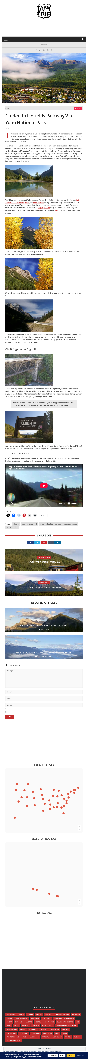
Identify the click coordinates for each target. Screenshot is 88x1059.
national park (12, 1029)
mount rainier (47, 1026)
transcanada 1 (12, 527)
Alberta (78, 108)
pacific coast (54, 1029)
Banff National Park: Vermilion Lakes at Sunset (44, 625)
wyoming (77, 1037)
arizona (39, 1014)
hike (77, 1022)
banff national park (29, 524)
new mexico (33, 1029)
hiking (9, 1026)
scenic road (35, 1033)
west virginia (57, 1037)
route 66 (65, 1029)
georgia (38, 1022)
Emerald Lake (38, 203)
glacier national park (65, 1022)
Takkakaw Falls (18, 203)
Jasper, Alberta (44, 208)
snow (57, 1033)
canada (58, 524)
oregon (43, 1029)
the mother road (13, 1037)
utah (24, 1037)
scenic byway (11, 1033)
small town (47, 1033)
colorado (35, 1018)
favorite (29, 1022)
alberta (16, 524)
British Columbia (43, 656)
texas (64, 1033)
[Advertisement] (44, 28)
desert (9, 1022)
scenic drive (23, 1033)
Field (27, 203)
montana (35, 1026)
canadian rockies (70, 524)
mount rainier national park (66, 1026)
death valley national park (64, 1018)
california (76, 1014)
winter (68, 1037)
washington (34, 1037)
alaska (21, 1014)
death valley (46, 1018)
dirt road (18, 1022)
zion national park (13, 1041)
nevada (22, 1029)
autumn (48, 1014)
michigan (25, 1026)
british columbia (46, 524)
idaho (16, 1026)
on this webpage (61, 405)
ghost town (49, 1022)
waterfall (45, 1037)
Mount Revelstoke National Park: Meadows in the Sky (44, 653)
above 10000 (11, 1014)
